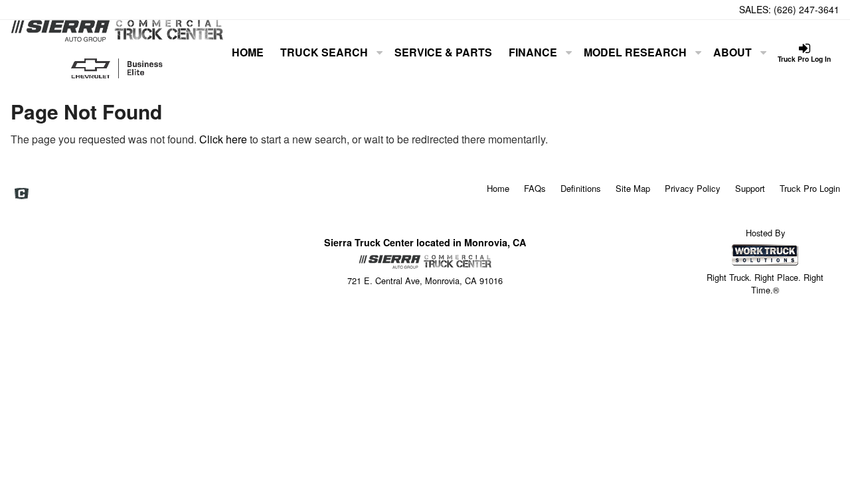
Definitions (580, 188)
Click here (223, 139)
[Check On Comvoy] (21, 193)
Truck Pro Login (810, 188)
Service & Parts (443, 52)
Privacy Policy (693, 188)
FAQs (535, 188)
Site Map (633, 188)
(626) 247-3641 (806, 9)
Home (248, 52)
